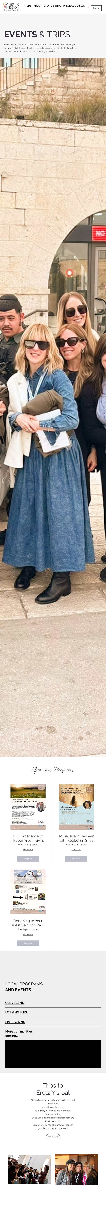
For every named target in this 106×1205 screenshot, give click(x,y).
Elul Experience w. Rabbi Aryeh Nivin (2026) (28, 838)
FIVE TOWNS (15, 1022)
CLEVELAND (14, 1003)
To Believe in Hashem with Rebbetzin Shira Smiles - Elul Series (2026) (76, 838)
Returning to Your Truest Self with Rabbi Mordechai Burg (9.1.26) (28, 923)
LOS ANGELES (16, 1012)
